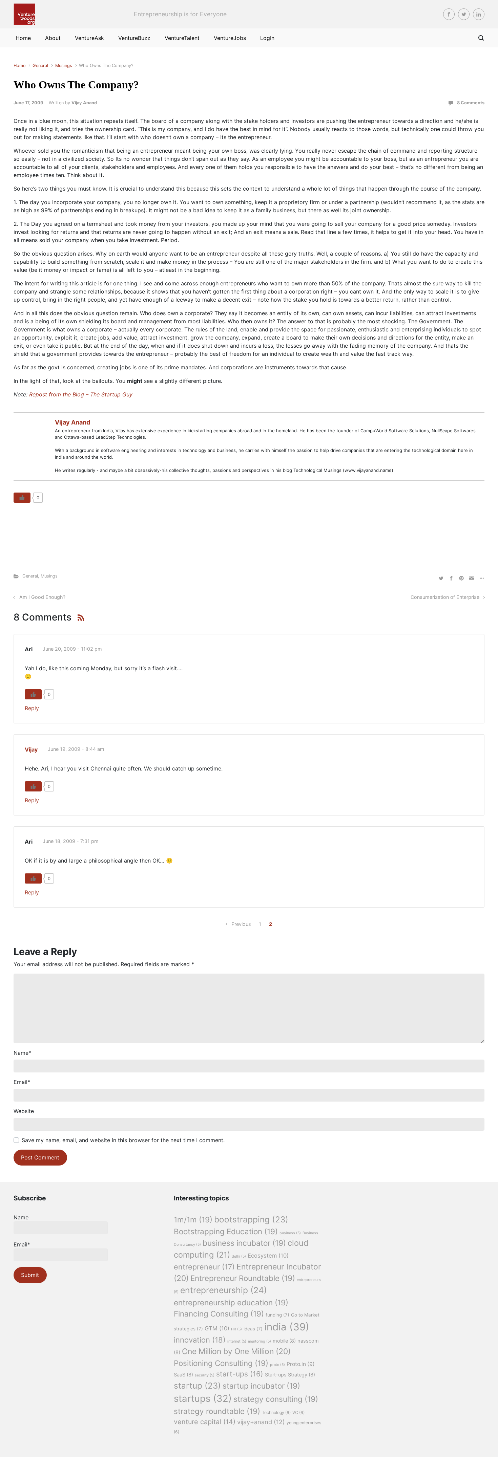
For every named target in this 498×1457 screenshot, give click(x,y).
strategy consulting (275, 1399)
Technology (276, 1412)
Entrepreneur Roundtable (242, 1278)
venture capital (204, 1422)
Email (22, 1082)
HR (236, 1329)
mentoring (259, 1341)
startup (197, 1385)
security (204, 1375)
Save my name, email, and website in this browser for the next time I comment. (123, 1140)
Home (19, 65)
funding (277, 1315)
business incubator (244, 1242)
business (290, 1233)
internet (236, 1341)
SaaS (183, 1375)
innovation (200, 1339)
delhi (239, 1256)
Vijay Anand (84, 102)
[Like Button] (22, 498)
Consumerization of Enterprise (445, 597)
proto (277, 1365)
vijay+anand (261, 1422)
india (286, 1327)
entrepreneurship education (231, 1302)
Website (24, 1111)
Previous (241, 924)
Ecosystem (268, 1255)
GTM (217, 1328)
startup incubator (261, 1385)
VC (298, 1412)
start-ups (239, 1374)
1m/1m (193, 1219)
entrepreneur (204, 1266)
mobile (284, 1341)
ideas (253, 1328)
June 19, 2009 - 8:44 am (76, 749)
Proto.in (301, 1364)
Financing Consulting (219, 1313)
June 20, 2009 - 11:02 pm (72, 649)
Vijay (31, 749)
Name (22, 1052)
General (40, 65)
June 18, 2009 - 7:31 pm (71, 841)
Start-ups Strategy (290, 1375)
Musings (63, 65)
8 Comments (470, 102)
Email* (22, 1244)
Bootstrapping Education (226, 1231)
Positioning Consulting (221, 1363)
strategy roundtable (217, 1411)
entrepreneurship (223, 1290)
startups (203, 1398)
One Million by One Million (236, 1351)
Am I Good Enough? (42, 597)
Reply (32, 708)
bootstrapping (251, 1219)
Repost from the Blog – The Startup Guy (80, 394)
